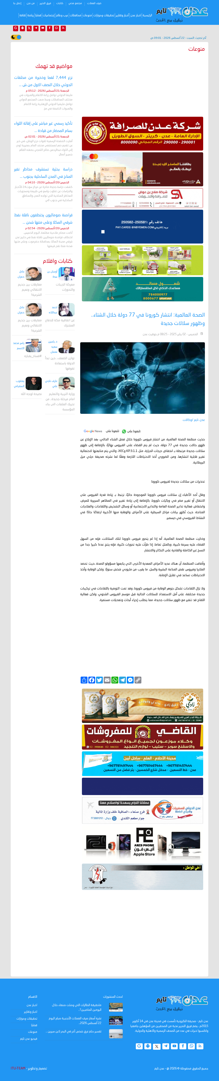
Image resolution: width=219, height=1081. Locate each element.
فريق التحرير (45, 3)
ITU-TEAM (18, 1068)
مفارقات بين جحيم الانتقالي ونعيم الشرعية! (30, 290)
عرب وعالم (62, 15)
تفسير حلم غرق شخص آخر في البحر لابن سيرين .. (73, 1031)
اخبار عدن (135, 15)
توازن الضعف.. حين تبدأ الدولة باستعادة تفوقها (60, 363)
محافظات (75, 15)
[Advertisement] (142, 84)
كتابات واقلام (58, 261)
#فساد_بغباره (33, 356)
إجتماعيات (49, 15)
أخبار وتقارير (122, 15)
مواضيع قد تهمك (54, 66)
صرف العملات (94, 3)
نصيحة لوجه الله (31, 394)
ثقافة (22, 15)
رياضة (30, 15)
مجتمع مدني (75, 3)
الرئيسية (147, 15)
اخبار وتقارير (30, 1011)
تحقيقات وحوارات (103, 15)
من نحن (31, 3)
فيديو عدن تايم (28, 1038)
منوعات (87, 15)
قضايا (38, 15)
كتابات (59, 3)
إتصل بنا (17, 3)
